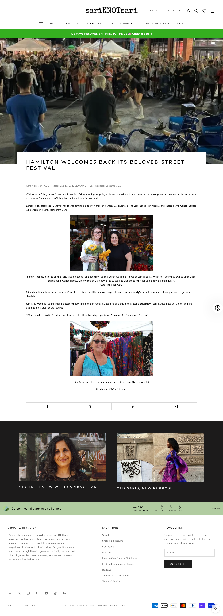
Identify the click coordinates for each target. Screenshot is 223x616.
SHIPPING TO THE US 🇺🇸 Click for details (126, 34)
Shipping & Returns (113, 540)
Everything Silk (124, 23)
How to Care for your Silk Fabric (119, 558)
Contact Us (108, 546)
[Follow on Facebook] (10, 593)
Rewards (107, 552)
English (172, 11)
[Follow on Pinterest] (37, 593)
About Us (72, 23)
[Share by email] (175, 406)
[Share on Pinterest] (133, 406)
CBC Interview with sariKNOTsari (58, 487)
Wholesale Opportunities (116, 575)
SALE (180, 23)
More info (216, 508)
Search (106, 535)
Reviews (106, 569)
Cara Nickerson (34, 185)
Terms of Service (111, 581)
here (124, 389)
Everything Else (157, 23)
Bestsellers (95, 23)
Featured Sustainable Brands (118, 564)
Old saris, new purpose (145, 488)
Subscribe (178, 564)
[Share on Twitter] (90, 406)
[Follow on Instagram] (28, 593)
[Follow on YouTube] (46, 593)
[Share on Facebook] (47, 406)
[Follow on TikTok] (55, 593)
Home (54, 23)
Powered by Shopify (111, 605)
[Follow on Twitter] (19, 593)
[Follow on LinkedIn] (64, 593)
